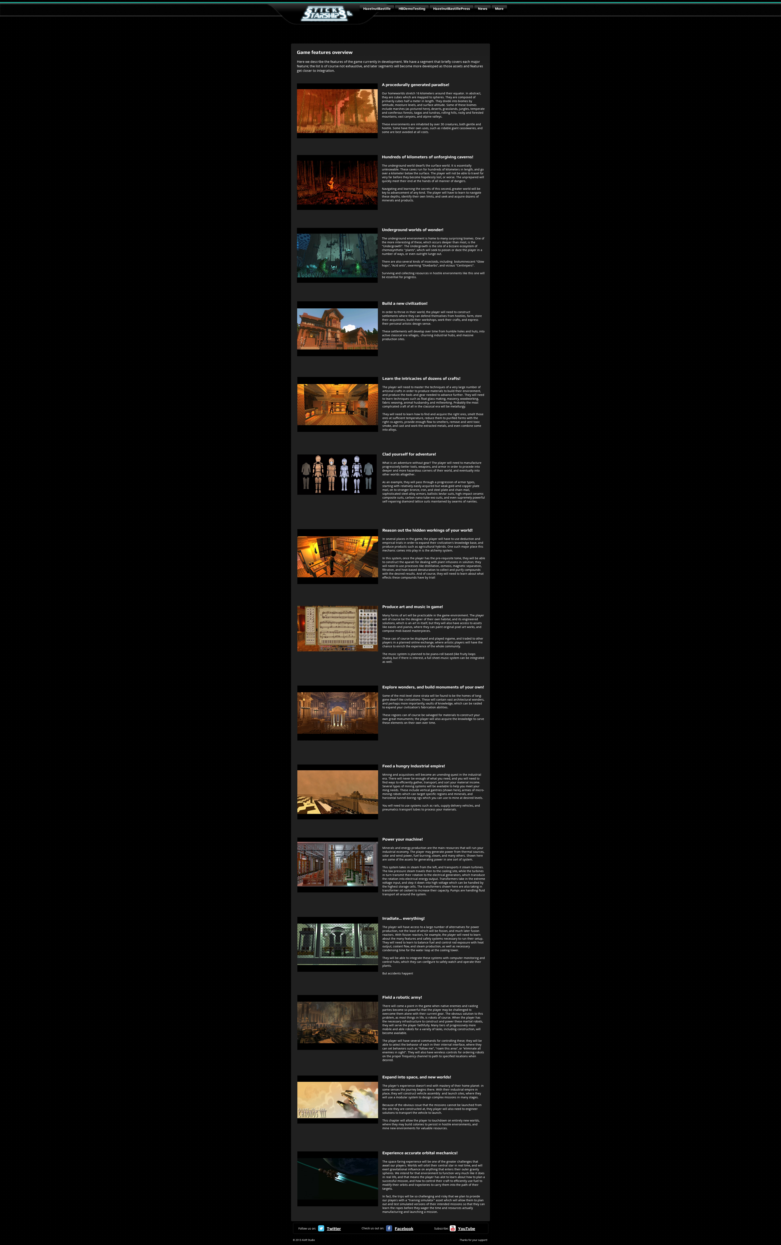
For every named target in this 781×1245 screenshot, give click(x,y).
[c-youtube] (453, 1228)
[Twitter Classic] (321, 1228)
